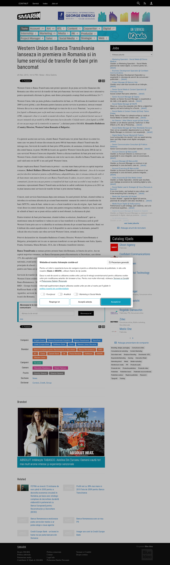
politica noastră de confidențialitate (54, 288)
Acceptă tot (115, 301)
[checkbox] (47, 294)
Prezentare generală (120, 262)
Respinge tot (54, 301)
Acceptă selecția (85, 301)
